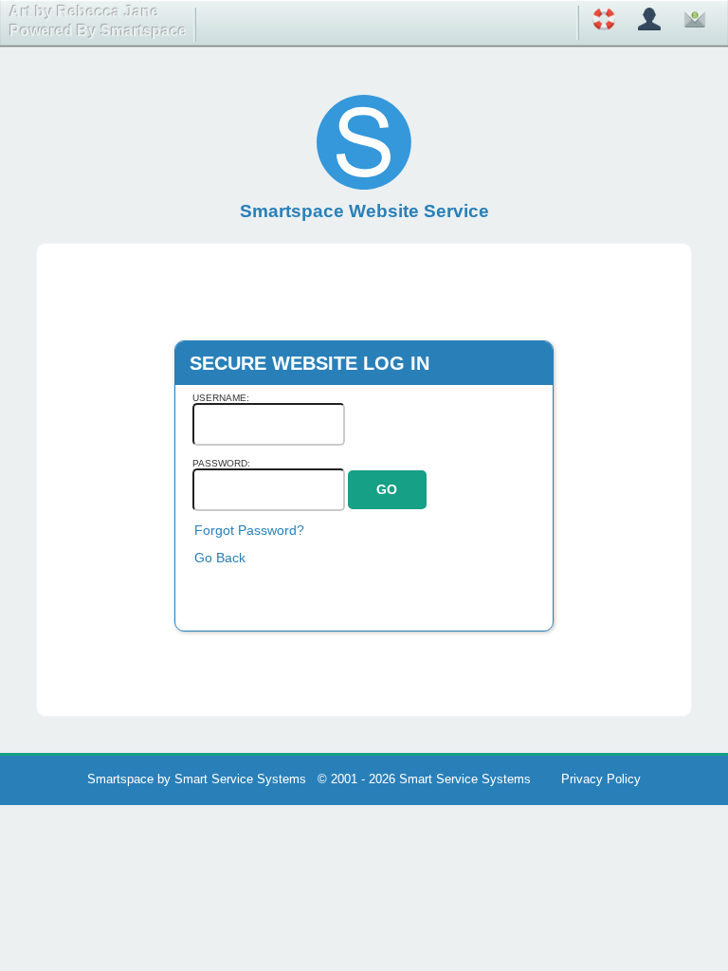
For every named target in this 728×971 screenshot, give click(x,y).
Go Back (220, 557)
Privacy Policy (601, 779)
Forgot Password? (249, 530)
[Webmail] (695, 22)
